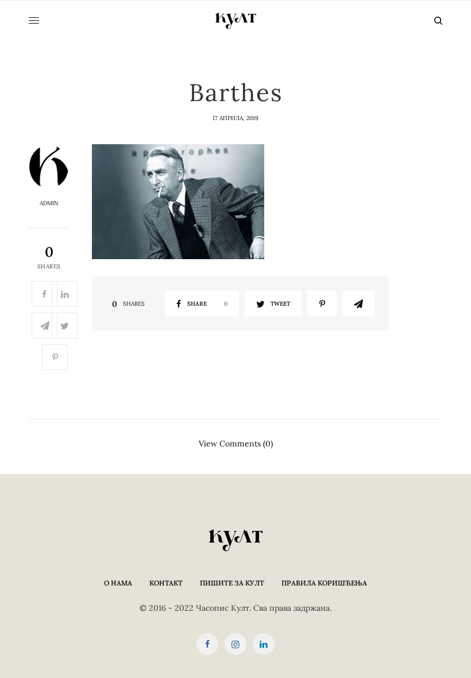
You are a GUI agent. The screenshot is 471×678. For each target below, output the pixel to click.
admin (49, 203)
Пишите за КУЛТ (232, 583)
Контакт (166, 583)
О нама (118, 583)
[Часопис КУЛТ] (235, 20)
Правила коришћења (324, 583)
